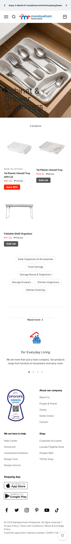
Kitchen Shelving (35, 289)
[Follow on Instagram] (26, 510)
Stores (43, 409)
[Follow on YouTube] (47, 510)
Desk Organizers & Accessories (35, 259)
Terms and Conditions (31, 525)
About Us (44, 397)
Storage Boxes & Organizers (35, 274)
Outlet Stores (46, 415)
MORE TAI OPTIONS (13, 169)
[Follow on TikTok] (57, 510)
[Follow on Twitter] (16, 510)
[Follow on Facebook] (6, 510)
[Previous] (4, 5)
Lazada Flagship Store (51, 446)
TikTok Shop (46, 459)
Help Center (10, 440)
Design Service (12, 465)
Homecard (9, 446)
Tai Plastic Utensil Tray (49, 169)
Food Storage (35, 266)
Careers (43, 421)
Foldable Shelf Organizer (18, 233)
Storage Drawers (21, 282)
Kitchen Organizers (48, 282)
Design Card (11, 459)
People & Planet (48, 403)
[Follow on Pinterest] (36, 510)
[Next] (66, 5)
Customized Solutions (16, 452)
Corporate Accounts (50, 440)
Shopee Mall (46, 452)
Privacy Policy (11, 525)
